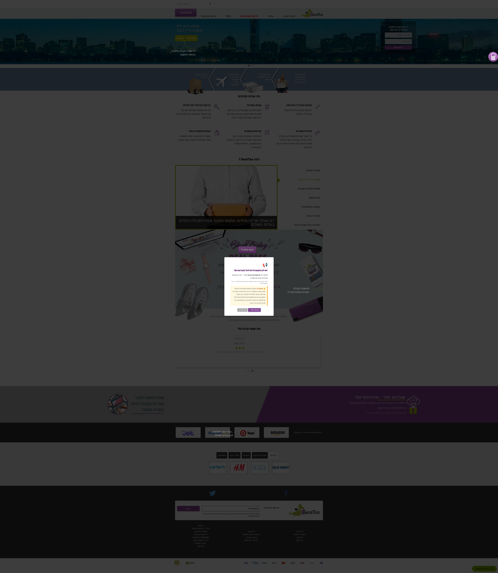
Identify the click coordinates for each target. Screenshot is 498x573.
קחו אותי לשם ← (254, 310)
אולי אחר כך (242, 310)
